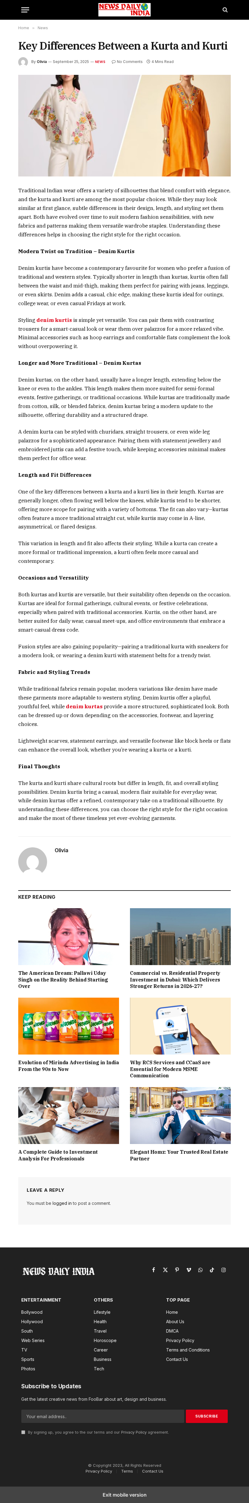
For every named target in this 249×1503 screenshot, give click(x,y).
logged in (62, 1203)
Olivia (42, 61)
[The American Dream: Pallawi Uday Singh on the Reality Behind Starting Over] (68, 936)
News (100, 62)
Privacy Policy (134, 1432)
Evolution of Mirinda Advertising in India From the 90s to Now (68, 1065)
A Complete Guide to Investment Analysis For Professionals (58, 1155)
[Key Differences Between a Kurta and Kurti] (124, 126)
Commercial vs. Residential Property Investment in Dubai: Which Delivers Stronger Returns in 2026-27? (175, 979)
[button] (25, 10)
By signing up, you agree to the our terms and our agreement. (98, 1432)
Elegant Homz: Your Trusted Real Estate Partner (179, 1155)
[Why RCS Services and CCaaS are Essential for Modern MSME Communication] (180, 1026)
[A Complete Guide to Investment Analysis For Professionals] (68, 1115)
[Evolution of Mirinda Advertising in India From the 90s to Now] (68, 1026)
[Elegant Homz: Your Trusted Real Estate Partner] (180, 1115)
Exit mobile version (125, 1495)
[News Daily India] (124, 9)
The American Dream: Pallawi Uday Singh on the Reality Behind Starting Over (63, 979)
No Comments (130, 61)
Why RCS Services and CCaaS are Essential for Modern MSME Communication (170, 1069)
